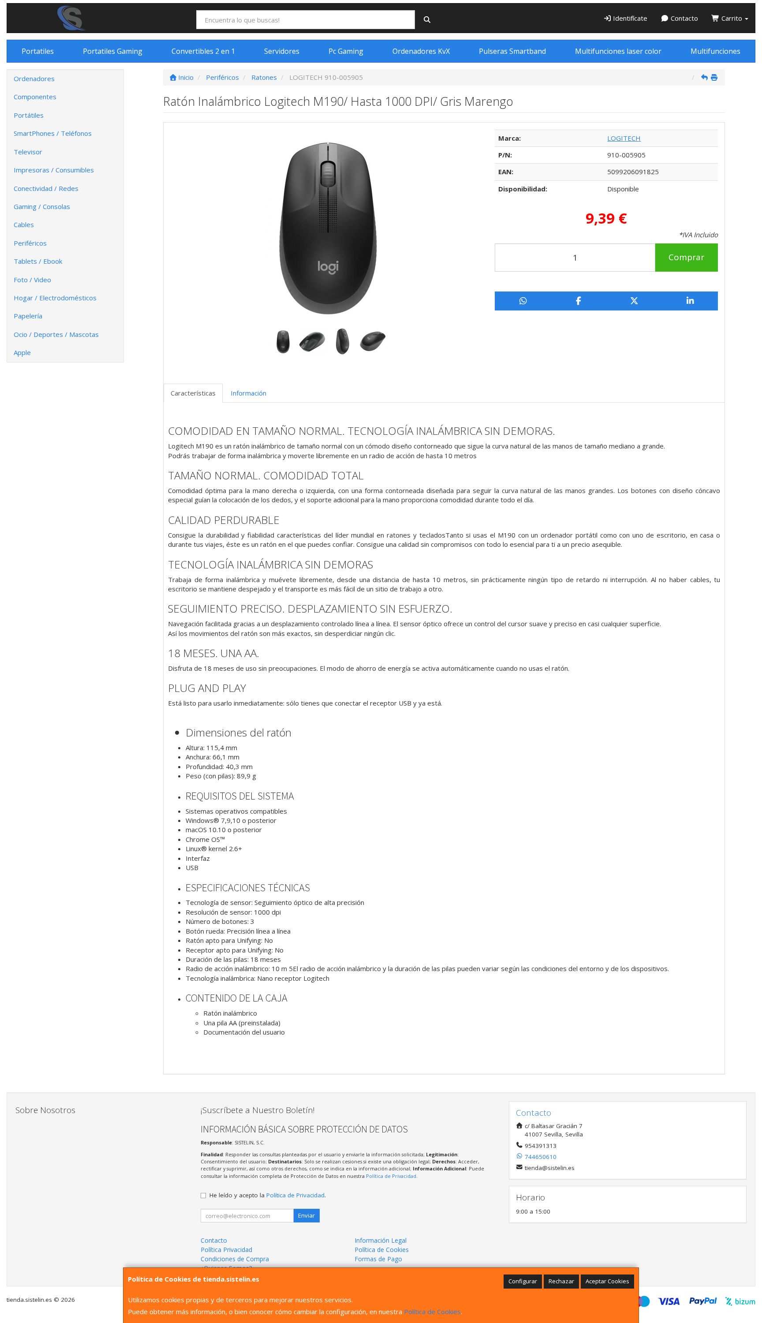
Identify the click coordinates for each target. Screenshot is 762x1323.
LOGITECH (624, 138)
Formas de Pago (378, 1259)
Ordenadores (34, 78)
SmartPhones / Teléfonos (53, 133)
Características (193, 393)
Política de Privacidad (391, 1176)
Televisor (28, 151)
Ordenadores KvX (421, 51)
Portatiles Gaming (112, 51)
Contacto (683, 18)
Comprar (686, 257)
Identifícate (629, 18)
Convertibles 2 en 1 (203, 51)
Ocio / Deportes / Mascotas (56, 334)
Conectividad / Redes (46, 188)
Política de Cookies (432, 1311)
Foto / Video (32, 279)
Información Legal (381, 1240)
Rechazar (561, 1281)
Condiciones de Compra (235, 1259)
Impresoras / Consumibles (54, 169)
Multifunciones (715, 51)
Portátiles (29, 115)
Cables (24, 224)
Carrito (732, 18)
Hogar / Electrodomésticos (55, 297)
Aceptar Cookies (607, 1281)
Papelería (28, 315)
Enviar (306, 1215)
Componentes (35, 96)
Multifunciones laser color (618, 51)
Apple (22, 352)
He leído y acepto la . (267, 1195)
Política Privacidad (226, 1249)
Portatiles (38, 51)
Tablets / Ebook (38, 261)
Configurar (522, 1281)
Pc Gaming (346, 51)
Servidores (281, 51)
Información (248, 393)
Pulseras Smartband (512, 51)
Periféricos (30, 243)
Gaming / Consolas (42, 206)
